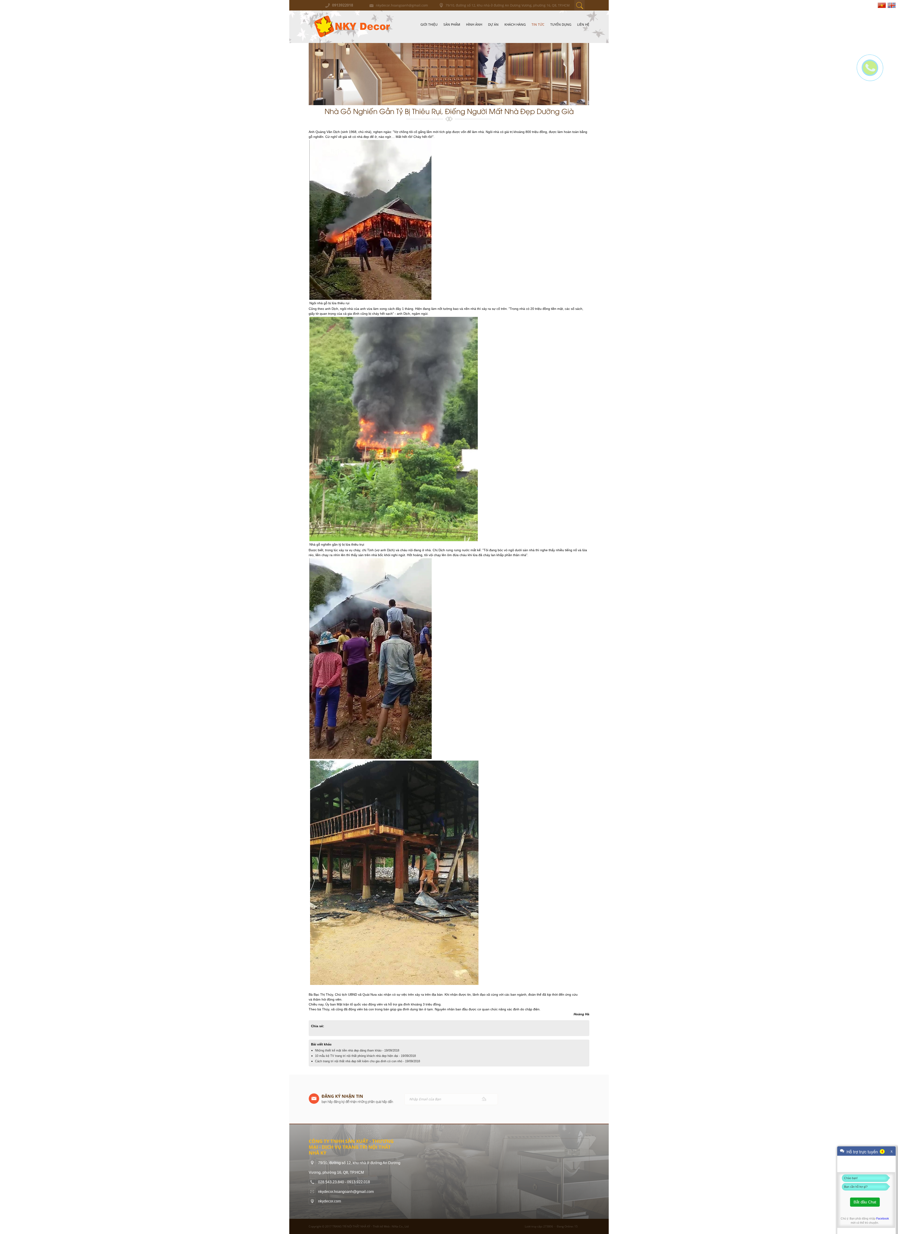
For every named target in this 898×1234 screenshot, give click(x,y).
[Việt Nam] (882, 5)
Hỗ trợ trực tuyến (862, 1151)
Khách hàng (515, 24)
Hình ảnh (474, 24)
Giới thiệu (429, 24)
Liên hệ (583, 24)
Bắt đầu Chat (865, 1202)
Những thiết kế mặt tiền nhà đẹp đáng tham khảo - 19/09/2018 (357, 1050)
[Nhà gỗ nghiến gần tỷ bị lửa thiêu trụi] (393, 319)
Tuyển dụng (560, 24)
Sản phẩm (451, 24)
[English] (891, 5)
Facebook (882, 1218)
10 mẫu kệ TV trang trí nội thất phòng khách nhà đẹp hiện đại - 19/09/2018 (365, 1056)
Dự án (493, 24)
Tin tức (538, 24)
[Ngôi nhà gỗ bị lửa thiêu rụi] (370, 142)
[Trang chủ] (351, 15)
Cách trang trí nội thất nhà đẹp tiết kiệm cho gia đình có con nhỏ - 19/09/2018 (367, 1061)
